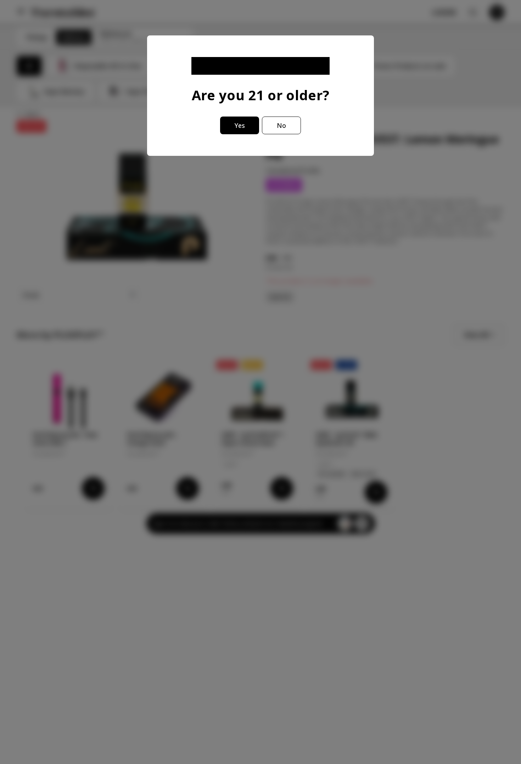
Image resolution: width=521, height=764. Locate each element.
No (281, 125)
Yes (240, 125)
